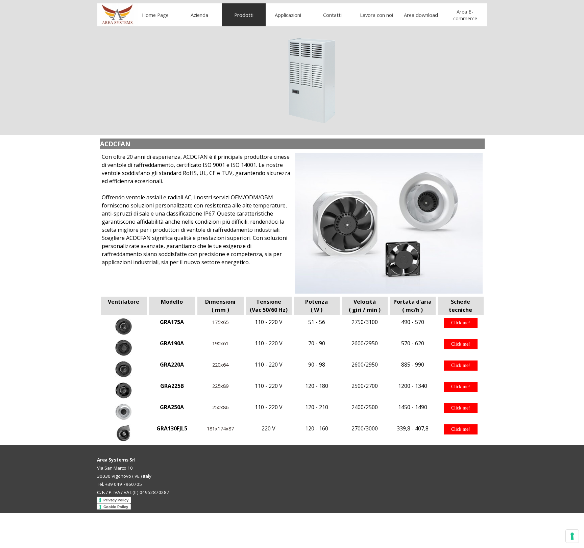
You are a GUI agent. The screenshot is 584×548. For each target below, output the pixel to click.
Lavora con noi (376, 14)
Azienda (199, 14)
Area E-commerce (465, 15)
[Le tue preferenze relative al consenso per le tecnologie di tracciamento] (572, 536)
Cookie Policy (115, 506)
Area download (421, 14)
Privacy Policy (115, 500)
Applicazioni (288, 14)
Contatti (332, 14)
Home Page (155, 14)
